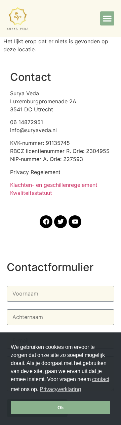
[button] (107, 18)
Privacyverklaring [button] (60, 389)
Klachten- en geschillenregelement (53, 184)
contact (100, 379)
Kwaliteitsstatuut (31, 193)
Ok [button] (60, 407)
